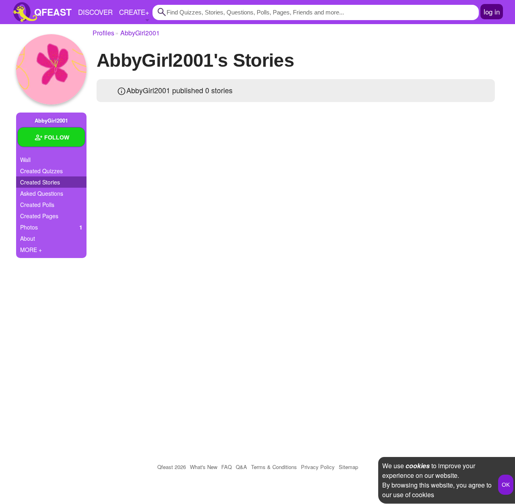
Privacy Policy (318, 467)
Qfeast (171, 467)
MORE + (31, 250)
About (27, 238)
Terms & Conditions (274, 467)
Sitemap (348, 467)
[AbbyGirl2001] (51, 69)
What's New (203, 467)
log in (492, 11)
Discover (95, 12)
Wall (25, 160)
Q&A (241, 467)
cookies (418, 465)
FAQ (226, 467)
